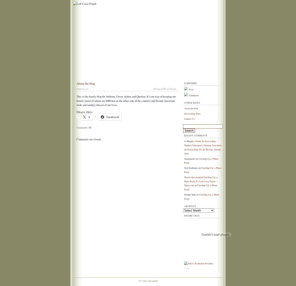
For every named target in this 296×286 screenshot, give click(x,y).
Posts (191, 89)
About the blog (85, 83)
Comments (194, 95)
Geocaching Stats (192, 113)
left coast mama (150, 280)
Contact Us (189, 118)
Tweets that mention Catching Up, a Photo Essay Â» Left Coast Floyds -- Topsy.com (201, 181)
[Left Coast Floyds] (84, 4)
